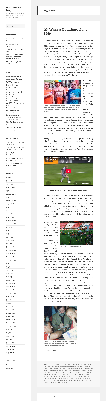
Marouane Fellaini (10, 99)
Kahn (45, 372)
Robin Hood (47, 378)
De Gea (16, 88)
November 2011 (11, 346)
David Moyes (10, 88)
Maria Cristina (86, 372)
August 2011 (10, 353)
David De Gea (12, 85)
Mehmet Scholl (48, 374)
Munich (56, 374)
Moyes (16, 100)
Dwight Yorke (81, 369)
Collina (64, 369)
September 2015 (11, 224)
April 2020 (9, 184)
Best (84, 367)
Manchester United (18, 96)
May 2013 (9, 303)
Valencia (16, 122)
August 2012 (10, 330)
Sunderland (9, 119)
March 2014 (10, 273)
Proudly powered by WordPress (54, 397)
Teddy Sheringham (74, 380)
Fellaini (8, 90)
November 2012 (11, 323)
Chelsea (19, 79)
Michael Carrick (10, 100)
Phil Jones (8, 106)
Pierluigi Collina (65, 376)
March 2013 (10, 310)
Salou (75, 378)
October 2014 (10, 257)
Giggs (74, 370)
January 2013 (10, 316)
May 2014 (9, 267)
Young (13, 130)
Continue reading (51, 350)
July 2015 (9, 227)
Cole (60, 369)
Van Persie (10, 125)
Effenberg (89, 369)
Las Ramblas (57, 372)
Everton (22, 88)
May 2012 (9, 333)
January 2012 (10, 343)
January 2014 (10, 280)
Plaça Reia (86, 376)
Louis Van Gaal (10, 95)
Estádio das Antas (49, 370)
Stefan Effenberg (62, 380)
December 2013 (11, 283)
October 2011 (10, 349)
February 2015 (10, 244)
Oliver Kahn (76, 374)
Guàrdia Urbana (81, 370)
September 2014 (11, 260)
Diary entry (10, 368)
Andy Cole (83, 365)
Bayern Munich (71, 367)
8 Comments (63, 382)
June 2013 (9, 300)
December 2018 (11, 194)
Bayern (63, 367)
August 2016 (10, 204)
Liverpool (17, 92)
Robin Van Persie (12, 108)
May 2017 (9, 197)
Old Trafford (12, 103)
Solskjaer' (47, 380)
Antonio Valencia (10, 76)
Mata (17, 99)
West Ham (8, 130)
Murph (58, 365)
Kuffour (50, 372)
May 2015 (9, 234)
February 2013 (10, 313)
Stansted (53, 380)
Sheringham (86, 378)
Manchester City (10, 96)
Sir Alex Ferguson (12, 115)
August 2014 (10, 263)
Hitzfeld (89, 370)
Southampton (9, 117)
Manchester (17, 95)
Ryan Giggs (16, 110)
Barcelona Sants (56, 367)
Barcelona (47, 367)
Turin (87, 380)
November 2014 (11, 253)
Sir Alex (15, 113)
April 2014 (9, 270)
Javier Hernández (20, 89)
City (8, 81)
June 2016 (9, 207)
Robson (54, 378)
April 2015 (9, 237)
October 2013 (10, 290)
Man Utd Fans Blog (13, 9)
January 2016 (10, 217)
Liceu (62, 372)
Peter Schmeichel (54, 376)
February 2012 (10, 339)
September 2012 (11, 326)
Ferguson (13, 90)
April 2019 (9, 191)
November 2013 (11, 287)
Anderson (76, 365)
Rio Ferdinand (18, 105)
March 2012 (10, 336)
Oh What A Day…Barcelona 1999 (65, 31)
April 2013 (9, 306)
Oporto (82, 374)
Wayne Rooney (13, 127)
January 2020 (10, 187)
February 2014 (10, 277)
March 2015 (10, 240)
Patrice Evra (21, 103)
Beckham (79, 367)
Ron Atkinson (61, 378)
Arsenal (18, 76)
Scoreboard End (9, 113)
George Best (67, 370)
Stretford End (16, 117)
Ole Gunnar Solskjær (65, 374)
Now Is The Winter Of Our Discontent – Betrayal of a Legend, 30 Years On (14, 57)
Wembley (53, 382)
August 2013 (10, 296)
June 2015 (9, 230)
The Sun (82, 380)
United (10, 122)
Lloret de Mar (69, 372)
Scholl (80, 378)
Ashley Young (10, 79)
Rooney (9, 110)
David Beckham (72, 369)
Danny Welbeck (15, 82)
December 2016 (11, 201)
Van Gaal (21, 122)
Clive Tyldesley (53, 369)
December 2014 (11, 250)
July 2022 (9, 177)
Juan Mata (9, 92)
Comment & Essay (11, 365)
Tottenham (15, 119)
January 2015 (10, 247)
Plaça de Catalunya (77, 376)
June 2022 (9, 181)
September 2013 (11, 293)
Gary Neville (59, 370)
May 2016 (9, 210)
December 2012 (11, 320)
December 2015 (11, 220)
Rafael (13, 106)
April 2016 (9, 214)
